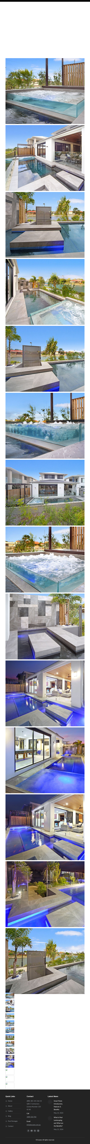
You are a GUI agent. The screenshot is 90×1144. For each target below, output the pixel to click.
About (10, 1106)
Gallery (10, 1111)
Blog (9, 1116)
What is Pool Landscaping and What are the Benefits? (58, 1122)
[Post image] (50, 1102)
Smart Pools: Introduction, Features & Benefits (58, 1105)
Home (10, 1101)
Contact (10, 1126)
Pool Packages (13, 1121)
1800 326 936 (31, 1117)
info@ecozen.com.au (34, 1125)
